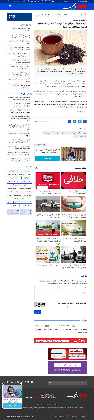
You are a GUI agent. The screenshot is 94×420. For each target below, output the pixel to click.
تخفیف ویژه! (12, 405)
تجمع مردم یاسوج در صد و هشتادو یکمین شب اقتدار (20, 67)
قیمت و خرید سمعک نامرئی (23, 202)
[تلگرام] (31, 382)
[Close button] (21, 383)
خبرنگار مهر (78, 81)
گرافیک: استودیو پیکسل (61, 416)
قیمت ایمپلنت (12, 188)
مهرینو (10, 202)
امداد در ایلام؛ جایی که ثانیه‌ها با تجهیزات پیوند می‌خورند (20, 61)
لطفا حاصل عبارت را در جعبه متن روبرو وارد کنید (72, 303)
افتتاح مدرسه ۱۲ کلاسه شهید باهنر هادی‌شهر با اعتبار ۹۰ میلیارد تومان (19, 48)
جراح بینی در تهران (24, 171)
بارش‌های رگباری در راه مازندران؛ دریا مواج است (19, 134)
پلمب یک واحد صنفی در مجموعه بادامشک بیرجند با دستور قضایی (20, 36)
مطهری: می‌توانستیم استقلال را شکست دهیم (21, 86)
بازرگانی (38, 404)
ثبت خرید (47, 158)
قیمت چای (65, 133)
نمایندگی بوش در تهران (14, 195)
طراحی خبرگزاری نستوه (77, 416)
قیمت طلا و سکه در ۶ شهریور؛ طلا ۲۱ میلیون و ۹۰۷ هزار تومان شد (19, 98)
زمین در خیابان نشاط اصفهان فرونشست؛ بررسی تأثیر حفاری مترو (19, 141)
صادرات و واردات (76, 133)
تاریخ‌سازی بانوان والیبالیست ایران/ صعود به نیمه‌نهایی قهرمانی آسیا (20, 111)
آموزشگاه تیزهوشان (13, 192)
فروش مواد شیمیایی (25, 188)
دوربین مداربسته (13, 181)
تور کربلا (26, 178)
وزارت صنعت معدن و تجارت (51, 133)
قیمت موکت (12, 174)
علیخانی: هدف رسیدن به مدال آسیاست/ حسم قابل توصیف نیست (19, 160)
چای (85, 133)
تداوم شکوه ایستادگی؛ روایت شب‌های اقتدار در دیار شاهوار (19, 55)
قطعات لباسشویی (26, 192)
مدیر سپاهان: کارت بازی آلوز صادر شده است (18, 42)
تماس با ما (46, 404)
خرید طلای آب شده (25, 174)
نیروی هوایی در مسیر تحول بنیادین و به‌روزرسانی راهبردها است (19, 147)
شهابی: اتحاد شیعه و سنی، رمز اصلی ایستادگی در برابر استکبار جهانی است (19, 74)
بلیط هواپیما (27, 195)
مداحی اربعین (26, 181)
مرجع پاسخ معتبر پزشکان (19, 185)
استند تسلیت (14, 178)
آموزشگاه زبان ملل (19, 199)
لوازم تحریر (12, 171)
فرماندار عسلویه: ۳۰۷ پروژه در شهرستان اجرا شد (21, 29)
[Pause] (63, 159)
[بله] (28, 382)
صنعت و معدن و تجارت (74, 15)
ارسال (37, 312)
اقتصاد (84, 15)
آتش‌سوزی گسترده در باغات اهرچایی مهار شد (19, 80)
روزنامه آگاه (13, 205)
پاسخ (37, 326)
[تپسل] (36, 145)
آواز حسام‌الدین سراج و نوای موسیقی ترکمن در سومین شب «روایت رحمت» (19, 153)
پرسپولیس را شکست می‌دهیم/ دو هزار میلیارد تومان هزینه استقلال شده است (19, 118)
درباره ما (54, 404)
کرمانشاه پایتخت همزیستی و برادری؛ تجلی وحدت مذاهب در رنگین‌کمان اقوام (19, 127)
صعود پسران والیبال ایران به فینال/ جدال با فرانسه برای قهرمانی (20, 104)
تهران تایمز (26, 205)
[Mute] (66, 159)
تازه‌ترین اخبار (26, 24)
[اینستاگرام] (25, 382)
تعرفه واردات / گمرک (80, 136)
